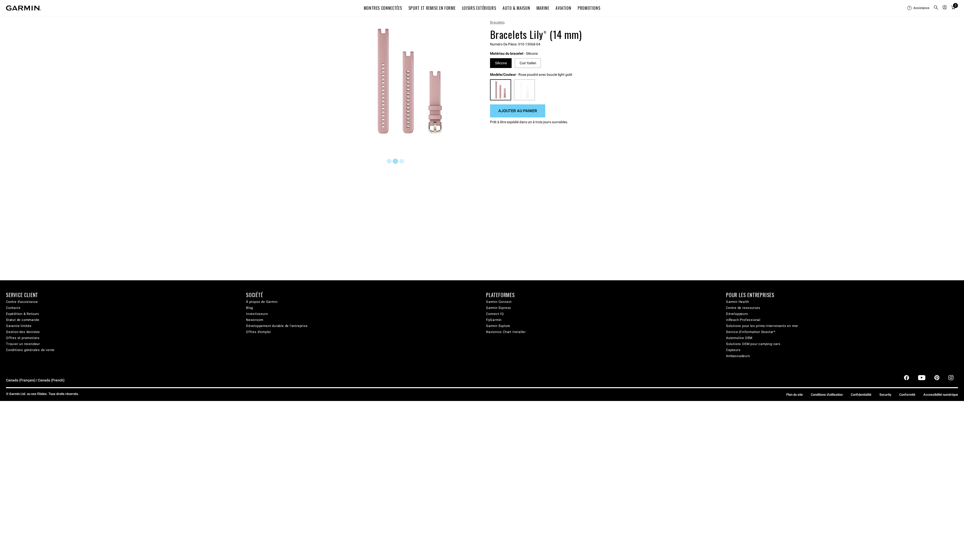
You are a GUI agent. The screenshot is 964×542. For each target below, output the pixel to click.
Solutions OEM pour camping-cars (753, 344)
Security (885, 394)
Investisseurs (257, 314)
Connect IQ (495, 314)
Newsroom (254, 320)
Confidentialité (861, 394)
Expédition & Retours (22, 314)
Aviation (563, 8)
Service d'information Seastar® (750, 332)
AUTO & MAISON (516, 8)
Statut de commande (22, 320)
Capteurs (733, 350)
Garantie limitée (19, 326)
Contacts (13, 308)
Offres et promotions (23, 338)
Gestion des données (23, 332)
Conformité (907, 394)
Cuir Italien (528, 63)
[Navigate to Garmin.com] (23, 8)
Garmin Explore (498, 326)
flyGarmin (494, 320)
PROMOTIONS (589, 8)
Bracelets (497, 22)
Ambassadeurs (738, 356)
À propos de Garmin (261, 302)
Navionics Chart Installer (506, 332)
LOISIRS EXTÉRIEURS (479, 8)
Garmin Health (737, 302)
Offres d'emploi (258, 332)
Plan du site (794, 394)
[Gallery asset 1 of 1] (409, 81)
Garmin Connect (499, 302)
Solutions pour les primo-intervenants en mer (762, 326)
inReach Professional (743, 320)
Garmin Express (498, 308)
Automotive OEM (739, 338)
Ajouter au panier (517, 110)
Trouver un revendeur (23, 344)
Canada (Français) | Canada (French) (35, 380)
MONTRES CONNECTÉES (383, 8)
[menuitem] (918, 8)
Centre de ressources (743, 308)
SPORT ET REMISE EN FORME (431, 8)
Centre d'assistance (22, 302)
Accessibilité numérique (940, 394)
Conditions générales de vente (30, 350)
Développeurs (737, 314)
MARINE (542, 8)
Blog (249, 308)
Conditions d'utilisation (827, 394)
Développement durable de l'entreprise (277, 326)
